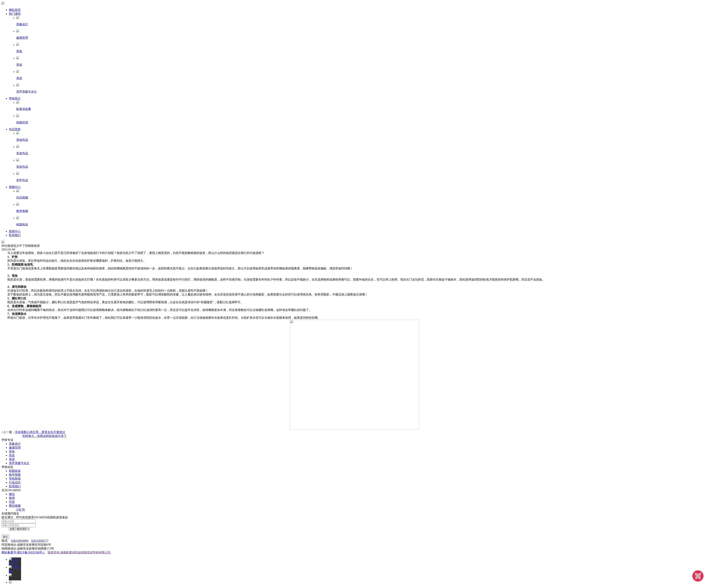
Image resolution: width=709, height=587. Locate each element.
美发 (12, 455)
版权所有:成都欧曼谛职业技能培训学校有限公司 (79, 552)
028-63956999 (19, 540)
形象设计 (15, 443)
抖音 (12, 501)
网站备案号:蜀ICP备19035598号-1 (23, 552)
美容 (12, 459)
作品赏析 (15, 129)
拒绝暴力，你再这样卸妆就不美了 (44, 436)
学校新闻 (15, 478)
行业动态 (15, 482)
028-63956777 (39, 540)
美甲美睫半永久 (19, 463)
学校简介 (15, 98)
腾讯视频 (15, 505)
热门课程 (15, 13)
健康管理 (15, 447)
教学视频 (15, 474)
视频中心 (15, 187)
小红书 (20, 509)
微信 (12, 494)
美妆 (12, 451)
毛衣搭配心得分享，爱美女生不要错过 (40, 432)
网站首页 (15, 9)
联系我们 (15, 235)
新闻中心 (15, 231)
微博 (12, 498)
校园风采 (15, 470)
